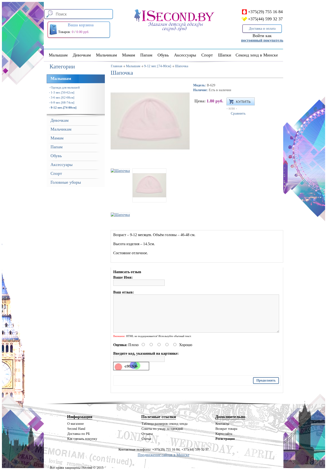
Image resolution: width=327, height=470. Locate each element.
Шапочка (181, 66)
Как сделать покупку (82, 439)
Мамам (128, 55)
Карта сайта (223, 434)
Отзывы (147, 434)
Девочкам (82, 55)
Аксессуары (185, 55)
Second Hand (76, 429)
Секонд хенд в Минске (257, 55)
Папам (146, 55)
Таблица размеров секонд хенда (164, 424)
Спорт (207, 55)
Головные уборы (66, 182)
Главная (116, 66)
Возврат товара (226, 429)
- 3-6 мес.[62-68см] (61, 97)
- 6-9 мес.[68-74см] (61, 102)
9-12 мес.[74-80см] (157, 66)
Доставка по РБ (78, 434)
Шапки (224, 55)
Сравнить (238, 113)
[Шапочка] (120, 167)
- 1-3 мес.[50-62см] (61, 92)
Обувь (163, 55)
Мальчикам (106, 55)
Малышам (58, 55)
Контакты (222, 424)
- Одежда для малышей (64, 87)
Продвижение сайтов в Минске (163, 455)
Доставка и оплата (262, 28)
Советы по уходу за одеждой (162, 429)
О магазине (75, 424)
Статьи (146, 439)
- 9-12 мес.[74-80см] (62, 107)
